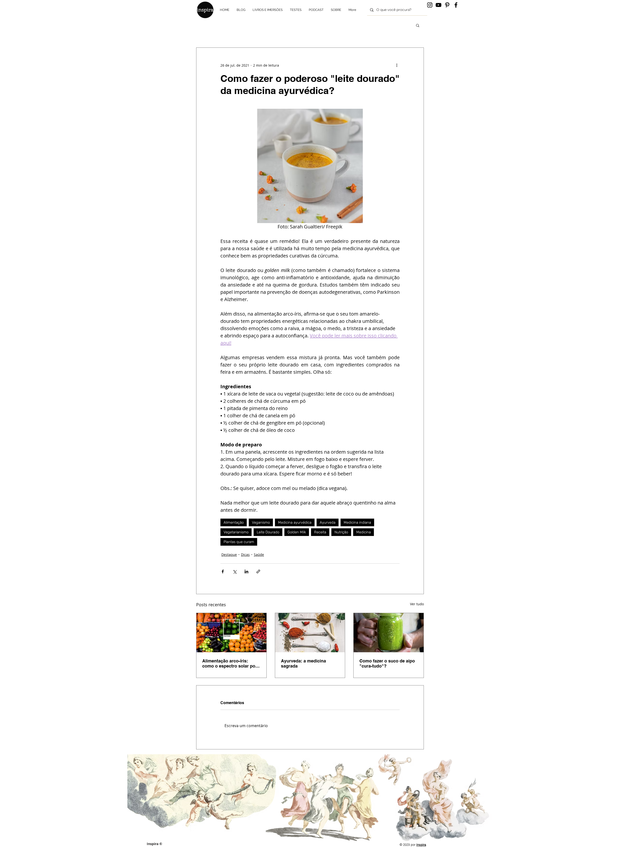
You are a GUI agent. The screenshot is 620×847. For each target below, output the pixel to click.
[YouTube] (438, 4)
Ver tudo (417, 604)
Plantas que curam (239, 542)
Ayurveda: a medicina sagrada (303, 663)
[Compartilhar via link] (258, 571)
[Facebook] (455, 4)
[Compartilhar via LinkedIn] (246, 571)
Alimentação (234, 522)
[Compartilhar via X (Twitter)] (234, 571)
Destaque (229, 554)
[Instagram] (429, 4)
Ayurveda (327, 522)
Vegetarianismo (236, 532)
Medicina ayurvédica (294, 522)
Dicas (245, 554)
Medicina (363, 532)
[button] (417, 25)
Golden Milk (296, 532)
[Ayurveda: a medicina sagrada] (310, 632)
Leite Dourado (268, 532)
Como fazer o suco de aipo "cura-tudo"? (387, 663)
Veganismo (261, 522)
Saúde (259, 554)
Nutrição (341, 532)
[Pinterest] (447, 4)
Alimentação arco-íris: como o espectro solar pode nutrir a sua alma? (231, 663)
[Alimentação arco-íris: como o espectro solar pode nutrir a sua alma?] (231, 632)
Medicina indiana (357, 522)
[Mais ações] (397, 65)
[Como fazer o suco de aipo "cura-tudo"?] (389, 632)
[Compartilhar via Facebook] (222, 571)
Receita (320, 532)
